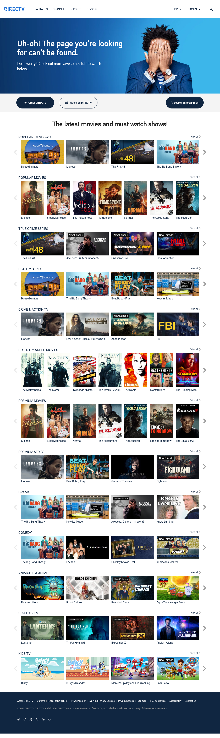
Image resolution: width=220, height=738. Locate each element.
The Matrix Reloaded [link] (33, 390)
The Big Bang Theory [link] (169, 166)
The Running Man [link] (186, 390)
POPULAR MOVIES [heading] (32, 177)
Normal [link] (128, 218)
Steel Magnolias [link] (56, 218)
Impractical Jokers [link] (167, 562)
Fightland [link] (162, 481)
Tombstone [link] (105, 218)
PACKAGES (41, 9)
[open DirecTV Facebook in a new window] (24, 719)
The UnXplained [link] (75, 643)
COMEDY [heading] (25, 532)
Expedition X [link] (118, 643)
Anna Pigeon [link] (118, 339)
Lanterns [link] (26, 643)
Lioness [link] (70, 166)
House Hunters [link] (29, 166)
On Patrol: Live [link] (119, 258)
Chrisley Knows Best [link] (123, 562)
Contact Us (190, 700)
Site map (141, 700)
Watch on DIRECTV (81, 103)
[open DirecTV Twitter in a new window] (31, 719)
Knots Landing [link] (165, 521)
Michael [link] (25, 218)
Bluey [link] (24, 683)
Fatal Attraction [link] (165, 258)
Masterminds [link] (157, 390)
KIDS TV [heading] (24, 653)
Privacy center (78, 700)
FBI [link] (158, 339)
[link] (42, 152)
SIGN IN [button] (192, 9)
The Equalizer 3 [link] (185, 441)
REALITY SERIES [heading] (30, 269)
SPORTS (76, 9)
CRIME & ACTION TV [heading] (33, 309)
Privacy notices (126, 700)
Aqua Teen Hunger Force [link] (171, 602)
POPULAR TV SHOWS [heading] (34, 137)
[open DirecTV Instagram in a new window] (37, 719)
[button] (211, 9)
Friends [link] (70, 562)
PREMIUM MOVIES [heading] (32, 400)
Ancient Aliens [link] (165, 643)
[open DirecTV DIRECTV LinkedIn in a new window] (18, 719)
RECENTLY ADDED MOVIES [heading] (38, 350)
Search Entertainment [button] (186, 103)
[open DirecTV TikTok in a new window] (49, 719)
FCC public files (157, 700)
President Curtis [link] (120, 602)
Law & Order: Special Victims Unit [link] (85, 339)
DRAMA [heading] (24, 492)
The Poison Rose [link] (82, 218)
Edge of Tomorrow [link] (161, 441)
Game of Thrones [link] (121, 481)
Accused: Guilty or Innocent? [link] (82, 258)
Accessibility (175, 700)
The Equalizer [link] (184, 218)
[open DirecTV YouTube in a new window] (43, 719)
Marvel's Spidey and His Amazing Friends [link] (135, 683)
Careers (40, 700)
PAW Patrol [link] (163, 683)
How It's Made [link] (165, 298)
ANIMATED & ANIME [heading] (33, 573)
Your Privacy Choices (103, 700)
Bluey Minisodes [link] (75, 683)
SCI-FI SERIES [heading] (28, 613)
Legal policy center (57, 700)
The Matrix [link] (53, 390)
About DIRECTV (25, 700)
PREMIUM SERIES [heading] (31, 452)
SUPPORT (177, 9)
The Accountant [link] (159, 218)
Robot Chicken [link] (74, 602)
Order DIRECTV (37, 103)
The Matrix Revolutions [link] (111, 390)
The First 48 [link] (118, 166)
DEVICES (92, 9)
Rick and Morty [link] (30, 602)
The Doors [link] (130, 390)
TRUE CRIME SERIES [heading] (33, 228)
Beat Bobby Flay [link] (120, 298)
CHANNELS (59, 9)
